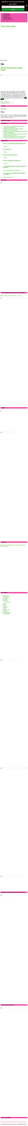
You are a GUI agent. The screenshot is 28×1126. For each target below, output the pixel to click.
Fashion (5, 599)
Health (4, 146)
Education (5, 598)
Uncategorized (6, 613)
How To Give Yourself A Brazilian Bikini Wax (14, 143)
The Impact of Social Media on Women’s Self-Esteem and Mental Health (13, 126)
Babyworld (6, 170)
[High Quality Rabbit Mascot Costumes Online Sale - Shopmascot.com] (14, 546)
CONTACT (6, 16)
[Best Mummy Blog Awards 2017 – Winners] (11, 295)
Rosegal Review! (7, 149)
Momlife (11, 170)
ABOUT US (6, 13)
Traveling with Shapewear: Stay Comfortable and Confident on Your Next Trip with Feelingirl (14, 137)
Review (5, 152)
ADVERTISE (6, 15)
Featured (5, 600)
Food (4, 603)
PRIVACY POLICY (8, 19)
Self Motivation (16, 170)
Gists (4, 604)
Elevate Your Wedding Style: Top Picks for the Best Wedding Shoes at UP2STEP (15, 134)
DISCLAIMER (7, 17)
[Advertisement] (14, 45)
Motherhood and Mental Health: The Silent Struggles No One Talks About (13, 129)
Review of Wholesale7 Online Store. (12, 160)
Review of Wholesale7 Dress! (10, 154)
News (4, 608)
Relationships (6, 609)
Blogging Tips (6, 596)
